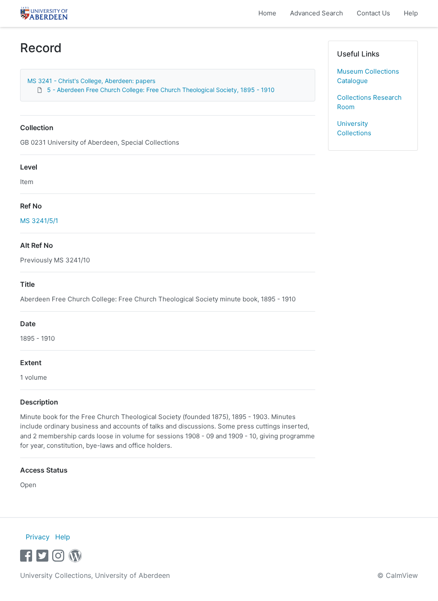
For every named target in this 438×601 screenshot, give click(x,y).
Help (411, 13)
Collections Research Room (369, 102)
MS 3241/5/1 (39, 221)
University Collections (354, 128)
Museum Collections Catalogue (368, 76)
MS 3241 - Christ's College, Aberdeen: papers (91, 80)
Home (267, 13)
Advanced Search (316, 13)
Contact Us (373, 13)
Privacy (38, 537)
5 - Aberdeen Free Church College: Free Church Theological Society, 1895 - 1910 (161, 89)
